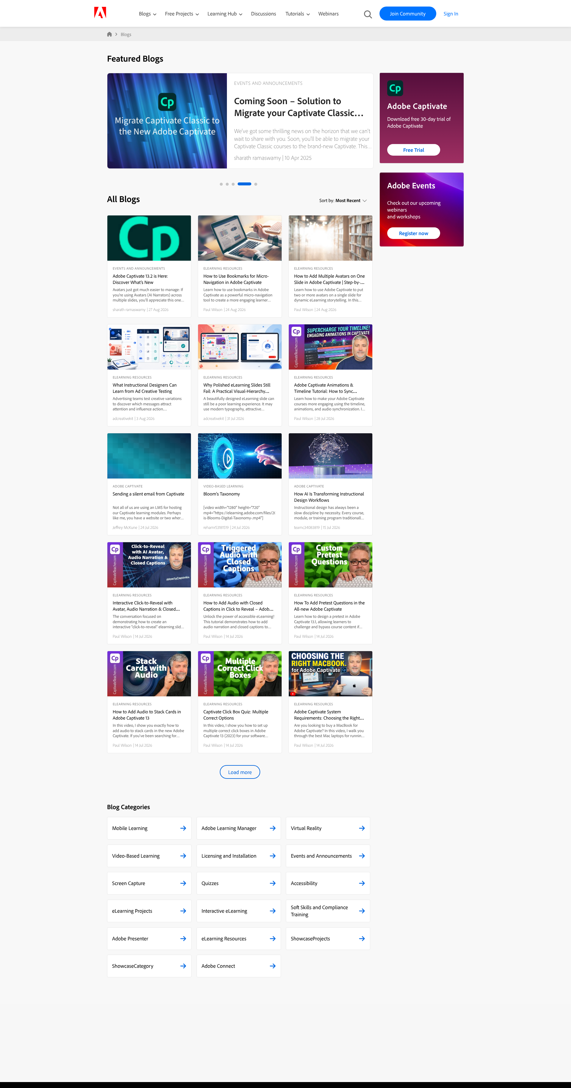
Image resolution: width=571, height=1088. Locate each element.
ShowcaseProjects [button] (310, 938)
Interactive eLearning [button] (224, 910)
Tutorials (295, 13)
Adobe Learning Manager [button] (229, 828)
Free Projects (179, 13)
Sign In (451, 13)
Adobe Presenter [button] (130, 938)
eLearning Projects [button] (132, 910)
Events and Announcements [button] (321, 855)
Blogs (145, 13)
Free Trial (413, 149)
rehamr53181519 (216, 527)
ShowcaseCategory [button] (132, 965)
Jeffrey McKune (125, 527)
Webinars (329, 13)
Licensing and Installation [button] (229, 855)
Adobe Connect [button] (218, 965)
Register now (414, 233)
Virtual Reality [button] (306, 828)
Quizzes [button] (210, 883)
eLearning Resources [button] (224, 938)
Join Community (408, 13)
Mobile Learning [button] (130, 828)
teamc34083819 (307, 527)
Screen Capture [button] (128, 883)
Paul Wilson (212, 309)
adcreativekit (123, 418)
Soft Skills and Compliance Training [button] (319, 911)
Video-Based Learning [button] (136, 855)
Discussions (263, 13)
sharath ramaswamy (257, 157)
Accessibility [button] (304, 883)
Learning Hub (223, 13)
